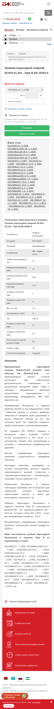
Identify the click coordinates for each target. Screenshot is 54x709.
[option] (8, 29)
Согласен (9, 706)
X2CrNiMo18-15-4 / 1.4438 (20, 173)
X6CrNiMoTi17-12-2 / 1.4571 (32, 203)
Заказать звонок (9, 23)
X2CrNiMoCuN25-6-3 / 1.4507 (22, 176)
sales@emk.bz (25, 23)
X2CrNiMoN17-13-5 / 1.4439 (21, 185)
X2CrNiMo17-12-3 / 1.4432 (20, 167)
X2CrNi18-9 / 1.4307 (17, 161)
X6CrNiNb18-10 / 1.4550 (20, 206)
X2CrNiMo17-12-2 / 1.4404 (29, 164)
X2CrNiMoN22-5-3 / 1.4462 (20, 188)
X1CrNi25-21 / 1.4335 (18, 146)
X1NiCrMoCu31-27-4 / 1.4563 (22, 155)
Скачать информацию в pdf (22, 601)
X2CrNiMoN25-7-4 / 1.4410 (20, 191)
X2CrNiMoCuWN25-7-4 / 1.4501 (23, 179)
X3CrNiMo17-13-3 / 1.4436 (29, 197)
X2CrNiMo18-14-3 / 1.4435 (20, 170)
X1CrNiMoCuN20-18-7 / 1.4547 (22, 149)
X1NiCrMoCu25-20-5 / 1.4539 (22, 152)
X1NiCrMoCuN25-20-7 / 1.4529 (22, 158)
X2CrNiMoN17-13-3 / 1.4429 (21, 182)
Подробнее (36, 702)
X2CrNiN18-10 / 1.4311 (19, 194)
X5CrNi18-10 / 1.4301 (18, 200)
